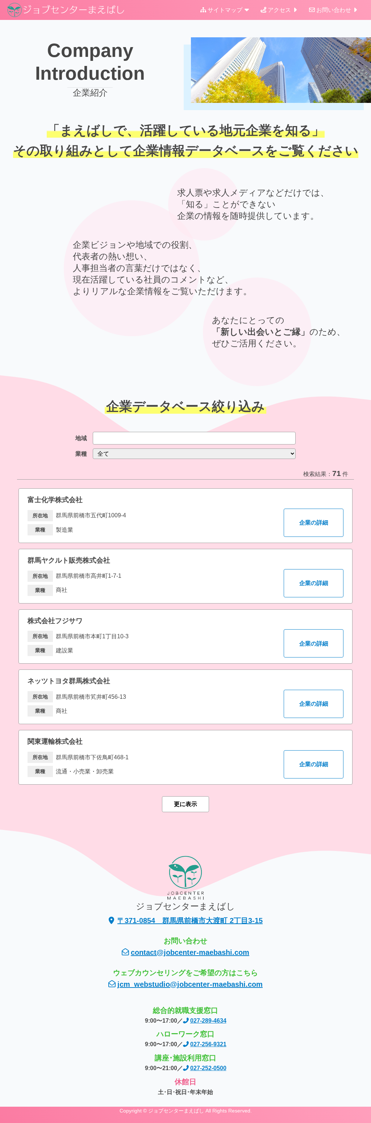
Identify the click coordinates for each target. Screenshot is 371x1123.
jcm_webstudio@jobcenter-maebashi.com (190, 984)
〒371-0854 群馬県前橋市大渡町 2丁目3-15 (190, 920)
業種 (81, 454)
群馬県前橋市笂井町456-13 (91, 697)
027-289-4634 (208, 1021)
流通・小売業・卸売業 (85, 771)
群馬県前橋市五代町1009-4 (91, 515)
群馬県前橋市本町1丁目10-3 (92, 636)
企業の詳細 (313, 522)
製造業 (64, 530)
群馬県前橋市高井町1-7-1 (88, 576)
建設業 (64, 650)
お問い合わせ (333, 10)
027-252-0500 (208, 1068)
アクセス (279, 10)
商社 (61, 590)
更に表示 (185, 804)
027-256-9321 (208, 1044)
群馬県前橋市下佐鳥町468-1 (92, 757)
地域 (81, 438)
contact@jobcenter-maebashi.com (190, 952)
